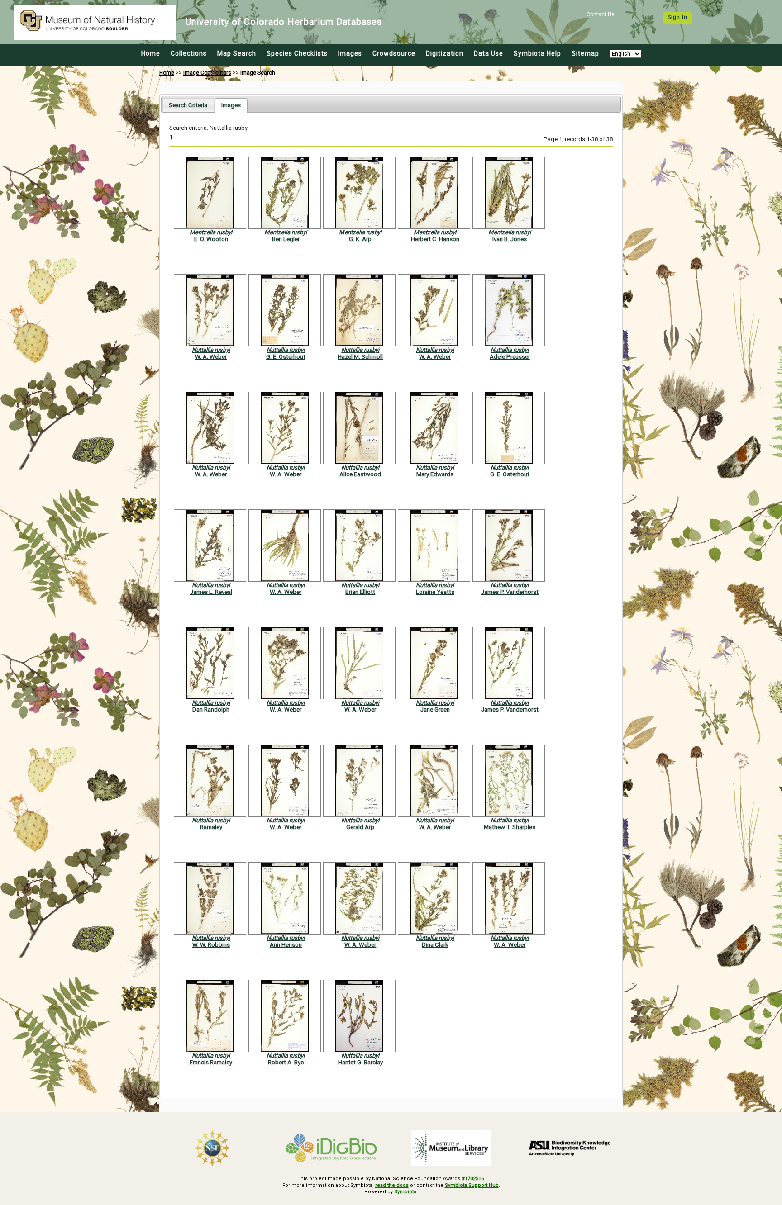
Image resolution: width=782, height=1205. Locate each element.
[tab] (188, 105)
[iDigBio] (332, 1148)
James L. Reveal (211, 591)
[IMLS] (451, 1148)
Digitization (444, 53)
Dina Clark (435, 944)
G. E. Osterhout (285, 356)
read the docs (392, 1185)
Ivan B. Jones (509, 239)
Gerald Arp (360, 827)
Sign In (677, 17)
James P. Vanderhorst (510, 591)
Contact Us (600, 14)
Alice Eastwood (360, 474)
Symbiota (405, 1192)
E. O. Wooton (211, 239)
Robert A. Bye (286, 1062)
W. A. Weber (211, 356)
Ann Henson (286, 944)
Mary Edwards (434, 474)
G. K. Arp (360, 239)
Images (350, 53)
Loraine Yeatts (435, 591)
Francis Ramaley (211, 1062)
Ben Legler (286, 239)
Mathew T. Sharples (509, 827)
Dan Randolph (210, 709)
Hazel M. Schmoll (360, 356)
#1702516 (473, 1178)
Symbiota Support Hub (472, 1185)
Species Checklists (297, 53)
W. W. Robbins (211, 944)
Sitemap (585, 53)
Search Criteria (188, 105)
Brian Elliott (360, 591)
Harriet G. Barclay (360, 1062)
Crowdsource (393, 53)
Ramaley (211, 827)
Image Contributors (207, 73)
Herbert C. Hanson (435, 239)
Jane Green (435, 709)
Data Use (488, 53)
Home (150, 53)
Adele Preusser (510, 356)
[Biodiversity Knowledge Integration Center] (570, 1148)
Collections (189, 53)
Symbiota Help (537, 53)
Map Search (236, 53)
